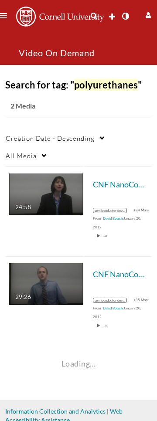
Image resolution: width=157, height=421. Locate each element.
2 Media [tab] (22, 106)
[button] (147, 14)
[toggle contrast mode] (125, 16)
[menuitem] (94, 16)
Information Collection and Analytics (55, 411)
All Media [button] (21, 156)
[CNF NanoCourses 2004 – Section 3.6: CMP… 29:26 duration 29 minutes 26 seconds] (46, 283)
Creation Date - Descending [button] (50, 138)
